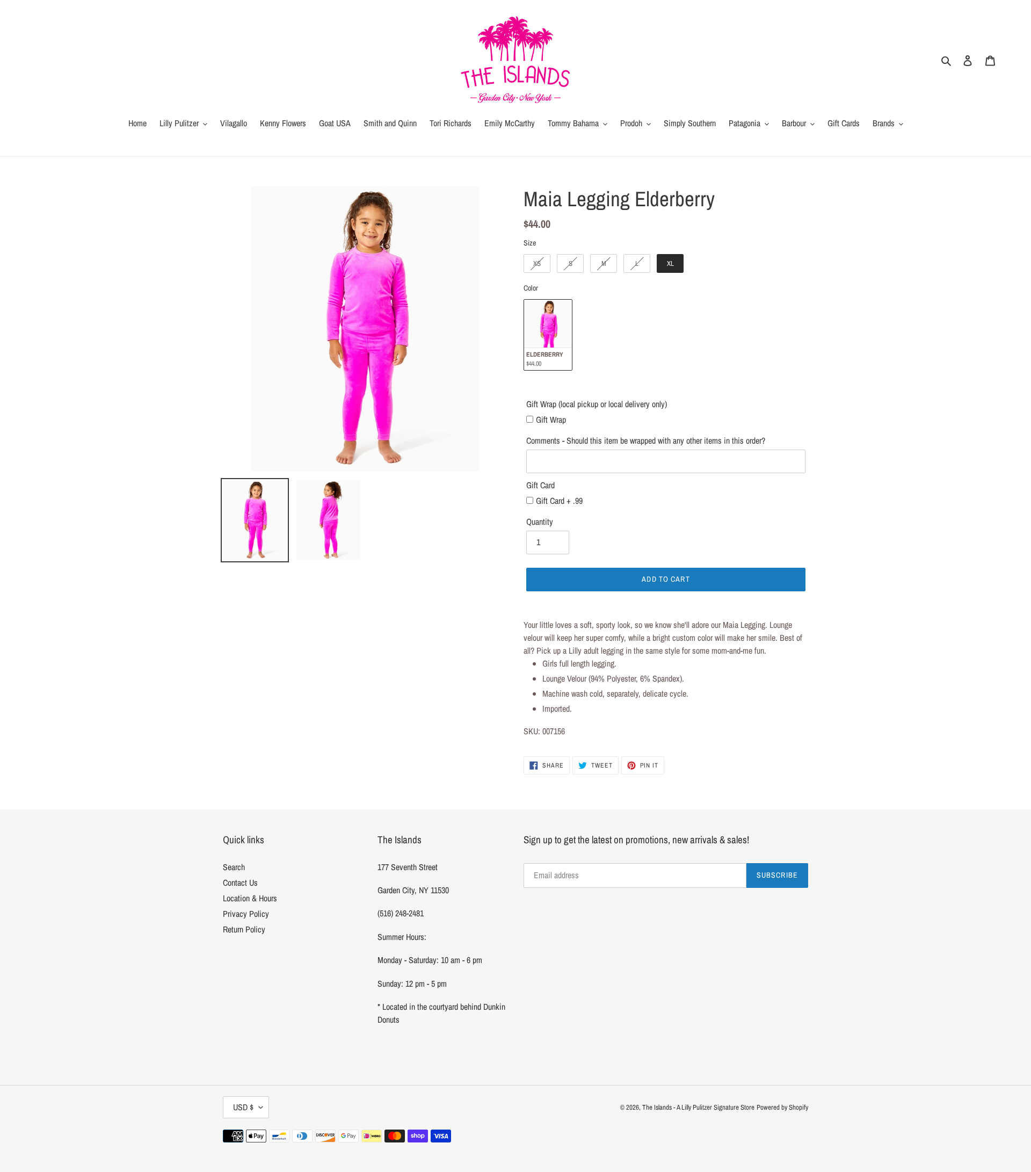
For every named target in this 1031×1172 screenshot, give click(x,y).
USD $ (243, 1107)
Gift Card (540, 485)
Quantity (539, 521)
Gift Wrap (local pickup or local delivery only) (596, 404)
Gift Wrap (551, 419)
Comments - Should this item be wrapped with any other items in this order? (645, 440)
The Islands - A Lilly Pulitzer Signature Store (698, 1107)
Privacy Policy (246, 914)
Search (234, 867)
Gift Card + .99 (559, 501)
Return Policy (244, 929)
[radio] (537, 263)
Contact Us (240, 882)
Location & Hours (250, 898)
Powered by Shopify (782, 1107)
